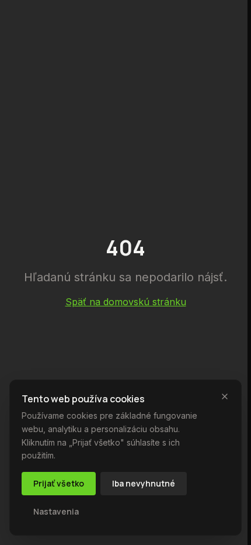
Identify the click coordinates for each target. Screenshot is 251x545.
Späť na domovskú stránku (125, 302)
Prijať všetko (58, 483)
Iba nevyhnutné (143, 483)
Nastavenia (56, 511)
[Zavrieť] (224, 396)
